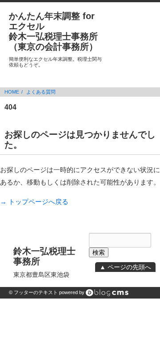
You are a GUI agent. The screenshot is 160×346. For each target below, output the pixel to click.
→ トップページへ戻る (34, 201)
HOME (11, 91)
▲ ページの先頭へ (125, 267)
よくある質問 (41, 91)
